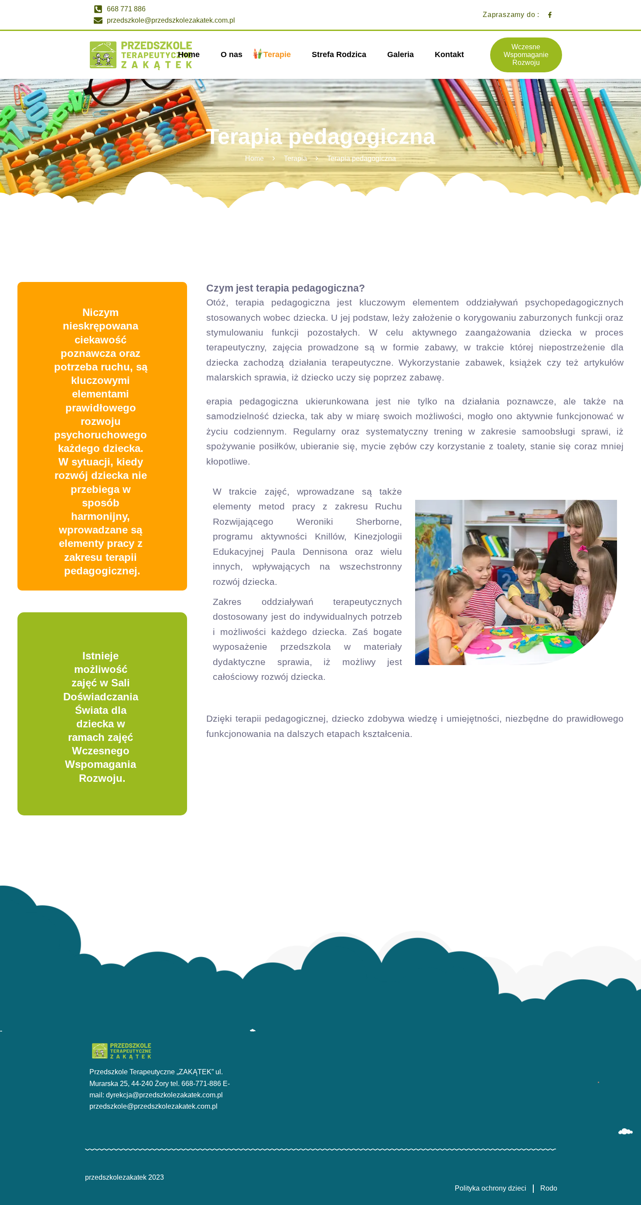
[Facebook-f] (550, 15)
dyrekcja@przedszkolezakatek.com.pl (164, 1095)
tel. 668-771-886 (195, 1083)
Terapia (295, 158)
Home (254, 158)
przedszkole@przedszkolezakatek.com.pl (153, 1106)
